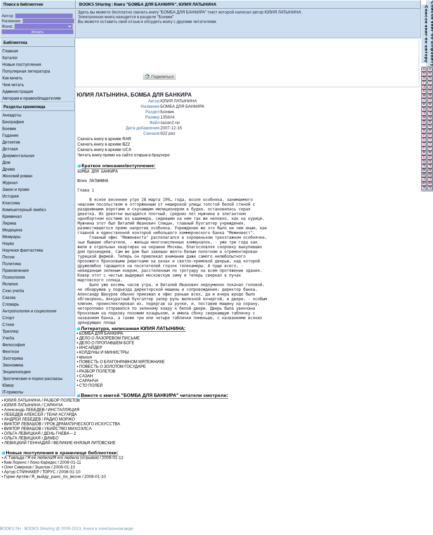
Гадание (10, 135)
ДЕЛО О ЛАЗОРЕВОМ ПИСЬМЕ (109, 338)
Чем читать (13, 84)
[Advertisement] (200, 57)
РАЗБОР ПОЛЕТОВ (97, 371)
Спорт (8, 317)
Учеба (8, 338)
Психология (13, 277)
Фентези (10, 351)
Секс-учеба (13, 290)
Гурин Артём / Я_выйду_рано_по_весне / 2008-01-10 (55, 476)
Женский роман (17, 176)
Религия (10, 284)
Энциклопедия (16, 372)
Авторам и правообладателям (31, 98)
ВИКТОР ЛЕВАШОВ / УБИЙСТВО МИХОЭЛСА (48, 428)
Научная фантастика (22, 250)
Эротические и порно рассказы (32, 378)
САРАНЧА (88, 380)
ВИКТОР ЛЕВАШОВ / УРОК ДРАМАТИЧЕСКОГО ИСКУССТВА (62, 424)
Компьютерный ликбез (24, 209)
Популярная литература (26, 71)
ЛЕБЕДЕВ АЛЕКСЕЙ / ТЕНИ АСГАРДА (40, 414)
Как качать (12, 78)
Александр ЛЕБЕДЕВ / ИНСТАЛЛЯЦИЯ (41, 409)
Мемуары (11, 236)
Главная (10, 51)
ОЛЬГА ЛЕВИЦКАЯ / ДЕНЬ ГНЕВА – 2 (40, 433)
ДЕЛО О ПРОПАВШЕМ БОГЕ (106, 342)
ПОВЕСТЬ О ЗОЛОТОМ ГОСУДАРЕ (112, 366)
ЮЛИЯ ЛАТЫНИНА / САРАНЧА (33, 405)
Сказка (9, 297)
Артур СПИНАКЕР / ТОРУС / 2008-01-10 (42, 471)
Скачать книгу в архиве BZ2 (103, 144)
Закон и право (15, 189)
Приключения (15, 270)
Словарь (10, 304)
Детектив (11, 142)
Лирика (9, 223)
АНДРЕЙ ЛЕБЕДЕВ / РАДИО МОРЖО (39, 419)
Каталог (10, 57)
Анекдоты (11, 115)
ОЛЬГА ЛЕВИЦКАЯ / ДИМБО (31, 438)
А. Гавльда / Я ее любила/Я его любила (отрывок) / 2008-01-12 (63, 457)
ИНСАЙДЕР (90, 347)
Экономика (12, 365)
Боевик (9, 128)
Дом (6, 162)
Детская (10, 149)
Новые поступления (21, 64)
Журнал (10, 182)
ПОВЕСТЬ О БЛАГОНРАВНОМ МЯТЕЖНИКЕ (122, 361)
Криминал (12, 216)
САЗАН (86, 376)
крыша (85, 357)
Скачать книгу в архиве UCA (104, 149)
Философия (13, 344)
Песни (8, 257)
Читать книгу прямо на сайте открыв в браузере (123, 155)
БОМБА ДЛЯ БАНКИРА (101, 333)
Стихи (8, 324)
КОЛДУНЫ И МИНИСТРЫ (104, 352)
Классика (11, 203)
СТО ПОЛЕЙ (91, 385)
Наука (8, 243)
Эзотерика (12, 358)
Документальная (18, 155)
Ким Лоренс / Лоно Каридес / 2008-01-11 (42, 462)
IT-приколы (12, 392)
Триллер (10, 331)
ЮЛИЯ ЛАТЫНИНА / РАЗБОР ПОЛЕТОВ (42, 400)
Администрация (17, 91)
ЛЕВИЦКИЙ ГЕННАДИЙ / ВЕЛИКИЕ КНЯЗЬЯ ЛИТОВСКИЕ (60, 442)
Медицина (12, 230)
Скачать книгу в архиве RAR (104, 138)
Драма (8, 169)
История (10, 196)
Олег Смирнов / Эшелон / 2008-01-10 (39, 467)
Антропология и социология (29, 311)
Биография (13, 122)
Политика (11, 263)
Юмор (8, 385)
